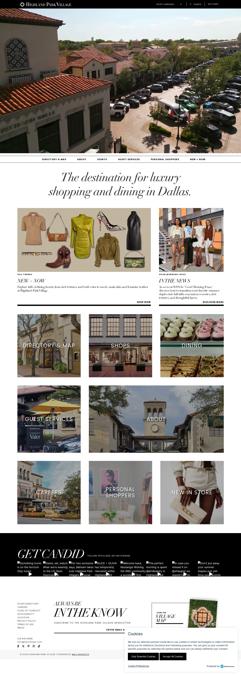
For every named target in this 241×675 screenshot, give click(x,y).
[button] (169, 4)
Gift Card (213, 4)
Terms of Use (25, 624)
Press (20, 627)
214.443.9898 (25, 638)
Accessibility (25, 614)
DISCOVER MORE (213, 302)
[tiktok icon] (40, 646)
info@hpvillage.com (29, 641)
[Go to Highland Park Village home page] (45, 4)
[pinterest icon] (30, 646)
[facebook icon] (19, 646)
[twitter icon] (25, 646)
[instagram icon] (35, 646)
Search (197, 4)
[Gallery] (120, 82)
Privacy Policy (26, 621)
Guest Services (129, 159)
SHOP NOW (144, 302)
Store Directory (28, 603)
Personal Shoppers (165, 159)
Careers (22, 607)
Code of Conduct (29, 610)
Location (23, 617)
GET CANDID (50, 555)
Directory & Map (54, 159)
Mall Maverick (80, 654)
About (82, 159)
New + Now (198, 159)
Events (102, 159)
